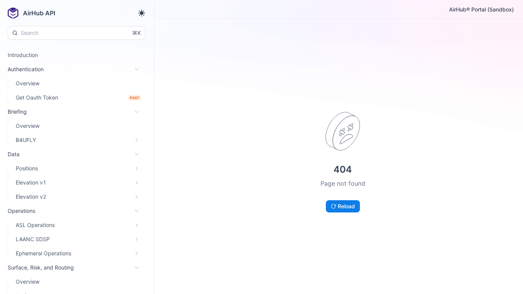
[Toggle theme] (141, 13)
